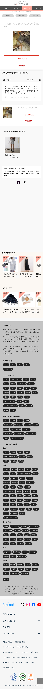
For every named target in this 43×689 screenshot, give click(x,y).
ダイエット (29, 406)
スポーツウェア (7, 433)
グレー (24, 552)
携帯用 (19, 491)
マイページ (38, 8)
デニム (6, 526)
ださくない (29, 478)
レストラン (31, 383)
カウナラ (16, 591)
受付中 (8, 15)
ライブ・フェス (21, 383)
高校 (13, 388)
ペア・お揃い (14, 513)
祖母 (14, 569)
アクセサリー (26, 429)
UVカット (6, 452)
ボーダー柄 (17, 530)
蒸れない (21, 469)
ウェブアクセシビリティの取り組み (15, 647)
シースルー (24, 526)
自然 (34, 539)
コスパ (6, 513)
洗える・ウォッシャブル (10, 456)
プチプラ (36, 509)
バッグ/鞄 (35, 425)
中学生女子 (20, 564)
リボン (27, 535)
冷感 (13, 452)
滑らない (14, 469)
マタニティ (20, 392)
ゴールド (12, 556)
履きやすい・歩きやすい (24, 473)
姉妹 (21, 569)
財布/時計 (6, 429)
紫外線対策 (6, 482)
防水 (20, 452)
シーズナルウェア (19, 433)
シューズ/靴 (28, 425)
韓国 (20, 500)
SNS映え (22, 513)
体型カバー (27, 500)
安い (29, 509)
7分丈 (6, 500)
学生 (6, 573)
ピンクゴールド (21, 556)
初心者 (28, 564)
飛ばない (27, 469)
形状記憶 (21, 461)
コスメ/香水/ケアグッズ (17, 438)
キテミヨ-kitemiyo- (9, 168)
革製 (33, 535)
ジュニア (6, 564)
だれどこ (18, 586)
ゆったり (12, 487)
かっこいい (20, 543)
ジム (26, 397)
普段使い (12, 543)
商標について (29, 662)
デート (6, 383)
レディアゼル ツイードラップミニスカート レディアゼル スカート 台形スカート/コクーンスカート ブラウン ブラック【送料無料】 (21, 173)
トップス (6, 420)
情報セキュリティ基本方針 (12, 662)
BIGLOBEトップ (8, 668)
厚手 (34, 491)
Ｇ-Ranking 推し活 (28, 594)
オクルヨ (25, 586)
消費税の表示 (20, 642)
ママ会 (13, 392)
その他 (6, 438)
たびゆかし (32, 591)
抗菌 (6, 461)
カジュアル (27, 539)
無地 (6, 539)
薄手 (6, 495)
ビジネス (6, 379)
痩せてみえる (14, 478)
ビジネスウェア (7, 425)
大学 (20, 388)
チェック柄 (25, 530)
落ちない (35, 473)
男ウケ (6, 509)
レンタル (6, 504)
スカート (26, 420)
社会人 (35, 569)
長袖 (20, 495)
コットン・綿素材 (34, 526)
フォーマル (28, 543)
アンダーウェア (18, 425)
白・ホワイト (7, 552)
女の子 (28, 569)
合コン (33, 379)
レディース (27, 8)
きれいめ (6, 543)
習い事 (35, 392)
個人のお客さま (9, 614)
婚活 (26, 388)
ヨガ (19, 401)
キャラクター (24, 573)
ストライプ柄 (34, 530)
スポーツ (19, 397)
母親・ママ (6, 569)
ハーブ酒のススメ (14, 594)
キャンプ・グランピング (10, 406)
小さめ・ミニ (30, 482)
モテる (33, 504)
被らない (6, 478)
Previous (4, 265)
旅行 (6, 388)
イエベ (20, 504)
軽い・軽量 (27, 487)
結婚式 (6, 410)
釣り (21, 406)
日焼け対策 (14, 482)
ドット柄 (6, 535)
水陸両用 (29, 456)
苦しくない (6, 469)
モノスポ (33, 589)
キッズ (16, 8)
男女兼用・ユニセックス (10, 518)
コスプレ (6, 579)
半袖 (13, 495)
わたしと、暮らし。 (10, 589)
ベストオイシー (24, 589)
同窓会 (13, 383)
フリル (20, 535)
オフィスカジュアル (16, 379)
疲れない (34, 469)
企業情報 (6, 627)
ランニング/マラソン (9, 401)
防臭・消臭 (22, 456)
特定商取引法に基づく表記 (27, 657)
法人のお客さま (9, 620)
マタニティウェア (31, 433)
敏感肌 (35, 500)
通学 (6, 397)
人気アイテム (21, 15)
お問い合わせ (7, 642)
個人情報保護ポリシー (11, 652)
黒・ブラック (16, 552)
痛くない (22, 478)
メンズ (5, 8)
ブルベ (27, 504)
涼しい (13, 473)
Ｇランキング (9, 586)
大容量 (20, 487)
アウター (12, 420)
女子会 (33, 388)
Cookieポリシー (9, 657)
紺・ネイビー (32, 552)
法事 (13, 410)
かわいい (12, 539)
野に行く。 (8, 591)
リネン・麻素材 (7, 530)
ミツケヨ (24, 591)
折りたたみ (26, 491)
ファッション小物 (16, 429)
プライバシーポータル (30, 652)
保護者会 (6, 392)
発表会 (28, 392)
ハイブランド (14, 509)
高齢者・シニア (14, 573)
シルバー (6, 556)
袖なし (35, 495)
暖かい (6, 473)
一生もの (22, 509)
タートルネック (14, 526)
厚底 (13, 504)
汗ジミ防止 (13, 461)
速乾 (27, 452)
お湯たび (33, 586)
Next (39, 265)
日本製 (13, 500)
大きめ (22, 482)
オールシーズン (7, 369)
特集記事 (35, 15)
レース (13, 535)
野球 (26, 401)
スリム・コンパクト (9, 491)
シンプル (19, 539)
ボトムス (19, 420)
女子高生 (12, 564)
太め (6, 487)
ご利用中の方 (8, 633)
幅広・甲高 (27, 495)
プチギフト (35, 564)
